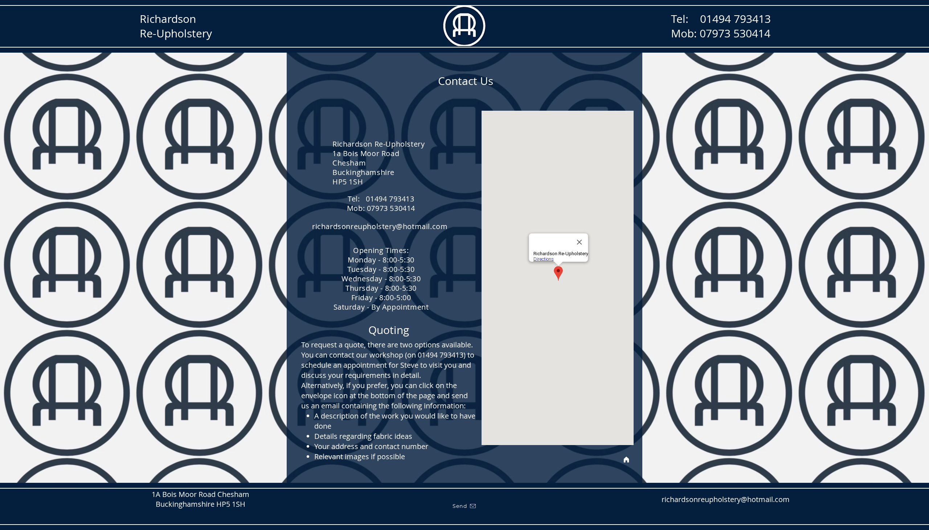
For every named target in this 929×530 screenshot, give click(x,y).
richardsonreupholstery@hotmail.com (379, 226)
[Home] (626, 459)
